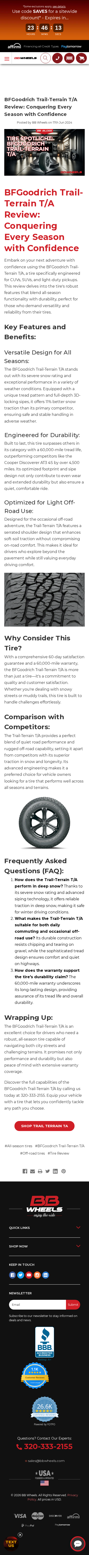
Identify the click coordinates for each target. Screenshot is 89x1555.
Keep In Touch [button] (21, 1264)
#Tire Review (58, 1153)
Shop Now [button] (18, 1246)
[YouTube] (29, 1275)
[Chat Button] (77, 1543)
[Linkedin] (45, 1275)
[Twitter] (20, 1275)
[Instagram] (37, 1275)
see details (59, 6)
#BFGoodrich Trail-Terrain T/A (59, 1146)
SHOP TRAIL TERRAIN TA (44, 1126)
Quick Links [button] (19, 1228)
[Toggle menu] (6, 58)
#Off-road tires (32, 1153)
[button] (69, 58)
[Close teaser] (20, 1534)
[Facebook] (12, 1275)
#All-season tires (18, 1146)
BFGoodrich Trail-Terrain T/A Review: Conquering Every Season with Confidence (40, 107)
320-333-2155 (47, 1446)
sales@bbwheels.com (46, 1461)
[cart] (81, 58)
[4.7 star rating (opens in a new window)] (34, 1372)
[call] (57, 58)
